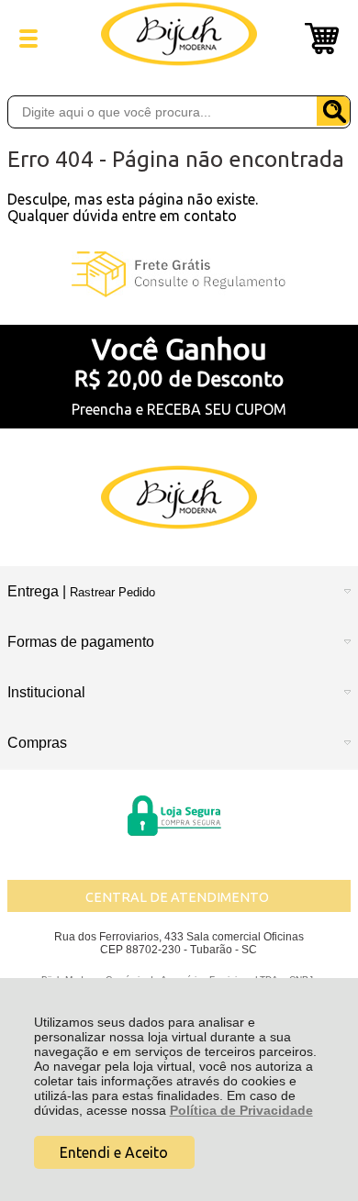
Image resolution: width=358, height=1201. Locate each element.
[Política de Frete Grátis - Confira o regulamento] (179, 274)
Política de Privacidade (241, 1110)
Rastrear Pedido (112, 592)
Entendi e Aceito (114, 1152)
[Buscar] (333, 111)
